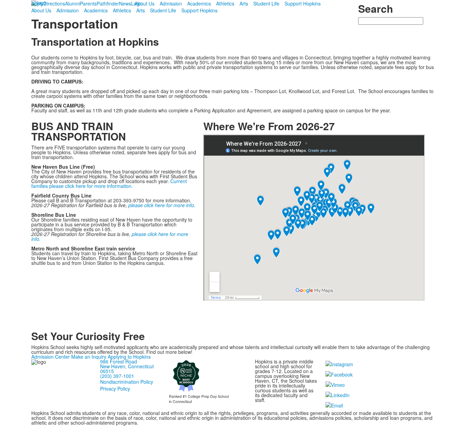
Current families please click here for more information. (109, 183)
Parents (88, 3)
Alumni (72, 3)
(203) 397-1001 (117, 375)
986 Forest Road (118, 361)
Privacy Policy (115, 388)
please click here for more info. (161, 205)
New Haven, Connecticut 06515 (127, 368)
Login (137, 3)
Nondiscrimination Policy (126, 381)
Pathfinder (108, 3)
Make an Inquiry (88, 356)
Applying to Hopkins (129, 356)
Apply (37, 3)
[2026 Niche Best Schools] (186, 375)
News (125, 3)
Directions (54, 3)
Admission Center (50, 356)
